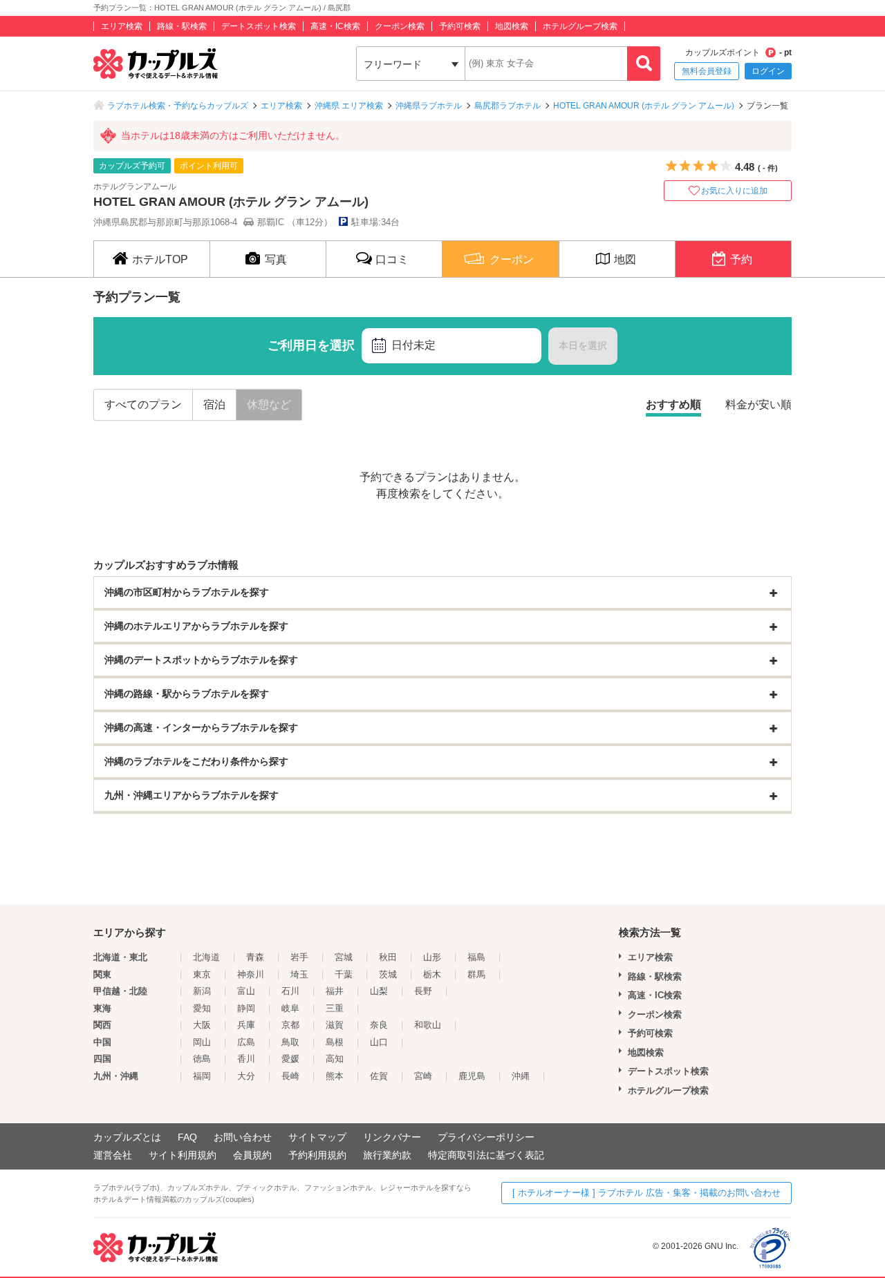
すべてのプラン (143, 404)
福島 (476, 957)
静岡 (246, 1008)
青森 (255, 957)
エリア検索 (121, 26)
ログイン (768, 71)
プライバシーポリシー (486, 1137)
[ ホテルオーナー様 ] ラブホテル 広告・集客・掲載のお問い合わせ (646, 1193)
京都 (290, 1025)
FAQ (187, 1137)
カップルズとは (127, 1137)
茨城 (388, 974)
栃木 (432, 974)
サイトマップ (317, 1137)
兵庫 (246, 1025)
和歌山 (427, 1025)
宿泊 (214, 404)
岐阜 (290, 1008)
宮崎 (423, 1076)
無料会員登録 (707, 71)
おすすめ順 (673, 404)
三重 (335, 1008)
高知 (335, 1058)
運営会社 (112, 1155)
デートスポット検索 (258, 26)
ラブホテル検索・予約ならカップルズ (177, 106)
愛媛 (290, 1058)
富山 (246, 991)
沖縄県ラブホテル (428, 106)
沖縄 (521, 1076)
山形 (432, 957)
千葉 (344, 974)
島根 (335, 1042)
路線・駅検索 (182, 26)
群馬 (476, 974)
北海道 (206, 957)
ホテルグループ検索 (580, 26)
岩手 (299, 957)
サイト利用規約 (182, 1155)
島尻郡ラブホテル (507, 106)
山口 (379, 1042)
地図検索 (511, 26)
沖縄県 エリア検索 (349, 106)
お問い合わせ (243, 1137)
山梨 (379, 991)
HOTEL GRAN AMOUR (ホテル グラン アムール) (643, 106)
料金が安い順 (758, 404)
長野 (423, 991)
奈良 (379, 1025)
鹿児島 (471, 1076)
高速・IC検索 (335, 26)
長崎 (290, 1076)
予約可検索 (460, 26)
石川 (290, 991)
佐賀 (379, 1076)
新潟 (202, 991)
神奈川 (250, 974)
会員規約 (252, 1155)
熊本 (335, 1076)
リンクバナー (392, 1137)
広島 (246, 1042)
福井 (335, 991)
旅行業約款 (387, 1155)
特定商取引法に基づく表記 (486, 1155)
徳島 (202, 1058)
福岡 (202, 1076)
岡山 (202, 1042)
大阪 (202, 1025)
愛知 (202, 1008)
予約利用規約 (317, 1155)
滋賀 (335, 1025)
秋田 (388, 957)
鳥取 (290, 1042)
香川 (246, 1058)
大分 (246, 1076)
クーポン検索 (400, 26)
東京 (202, 974)
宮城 (344, 957)
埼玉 (299, 974)
